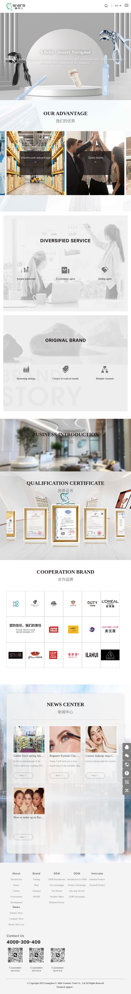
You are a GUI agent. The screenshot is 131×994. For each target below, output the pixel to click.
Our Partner (56, 891)
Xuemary (36, 891)
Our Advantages (57, 885)
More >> (23, 775)
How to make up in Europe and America (37, 817)
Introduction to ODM (77, 879)
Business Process (56, 902)
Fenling (36, 879)
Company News (16, 919)
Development (16, 902)
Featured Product (97, 885)
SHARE (36, 896)
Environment (16, 896)
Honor (16, 885)
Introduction (16, 879)
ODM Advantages (77, 896)
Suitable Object (57, 896)
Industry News (16, 913)
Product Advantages (77, 885)
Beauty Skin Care (16, 924)
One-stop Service (77, 891)
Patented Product (97, 879)
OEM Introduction (56, 879)
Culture (16, 891)
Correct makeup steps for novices (104, 755)
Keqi (36, 885)
